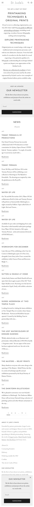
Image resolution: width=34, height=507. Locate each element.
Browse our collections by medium (14, 70)
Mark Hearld (22, 437)
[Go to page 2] (25, 413)
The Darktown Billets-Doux (16, 388)
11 (22, 413)
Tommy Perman (9, 165)
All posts (17, 127)
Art (3, 131)
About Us (5, 445)
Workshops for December (15, 247)
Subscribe (17, 501)
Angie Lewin (13, 437)
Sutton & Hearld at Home (15, 274)
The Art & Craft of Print (9, 463)
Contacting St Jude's (8, 449)
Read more (5, 157)
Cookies (4, 459)
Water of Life (8, 192)
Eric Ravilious (11, 440)
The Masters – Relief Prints (16, 361)
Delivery (4, 452)
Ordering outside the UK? (10, 456)
